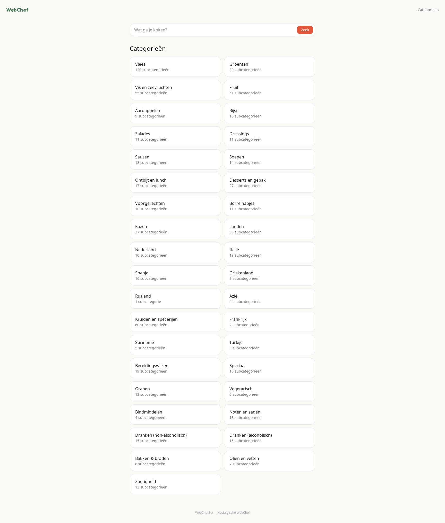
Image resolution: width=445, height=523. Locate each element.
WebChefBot (204, 512)
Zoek (305, 29)
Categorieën (428, 9)
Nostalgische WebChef (233, 513)
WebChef (17, 10)
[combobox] (222, 30)
